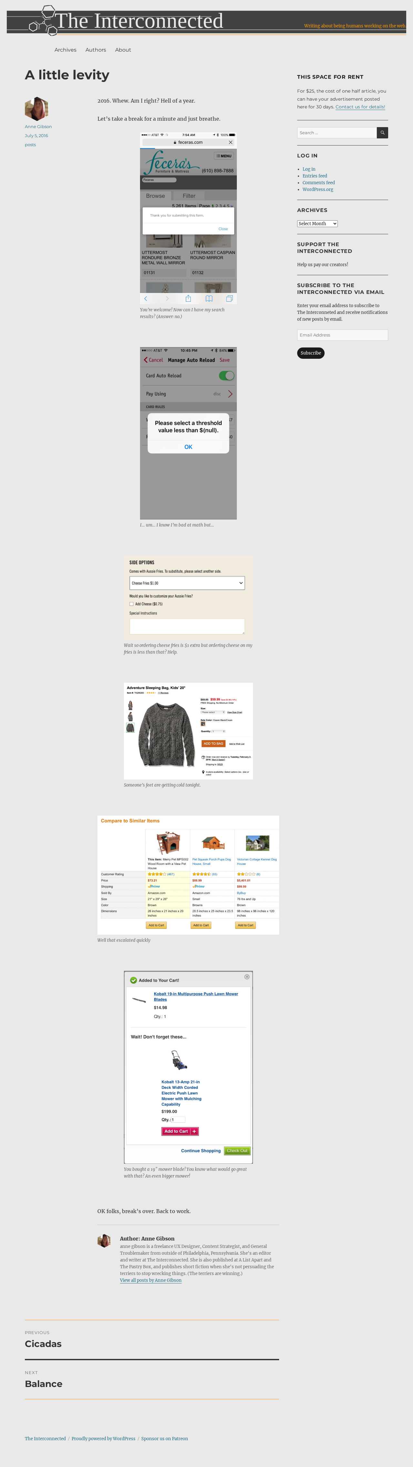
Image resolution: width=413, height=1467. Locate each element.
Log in (309, 169)
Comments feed (319, 183)
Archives (65, 50)
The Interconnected (45, 1439)
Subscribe (311, 353)
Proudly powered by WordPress (104, 1439)
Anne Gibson (38, 126)
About (123, 50)
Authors (96, 50)
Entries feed (315, 176)
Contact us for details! (360, 107)
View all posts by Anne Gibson (151, 1280)
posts (30, 144)
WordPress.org (318, 189)
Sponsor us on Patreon (164, 1439)
